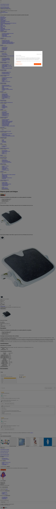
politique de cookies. (19, 61)
